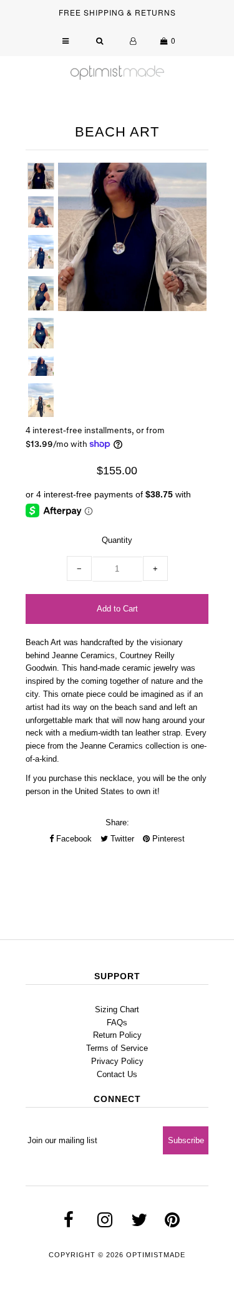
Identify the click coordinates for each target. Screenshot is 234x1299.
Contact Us (117, 1074)
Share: (117, 822)
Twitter (121, 838)
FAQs (117, 1022)
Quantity (117, 540)
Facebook (73, 838)
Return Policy (117, 1035)
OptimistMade (155, 1254)
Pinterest (167, 838)
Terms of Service (117, 1048)
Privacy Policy (117, 1061)
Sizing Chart (117, 1009)
